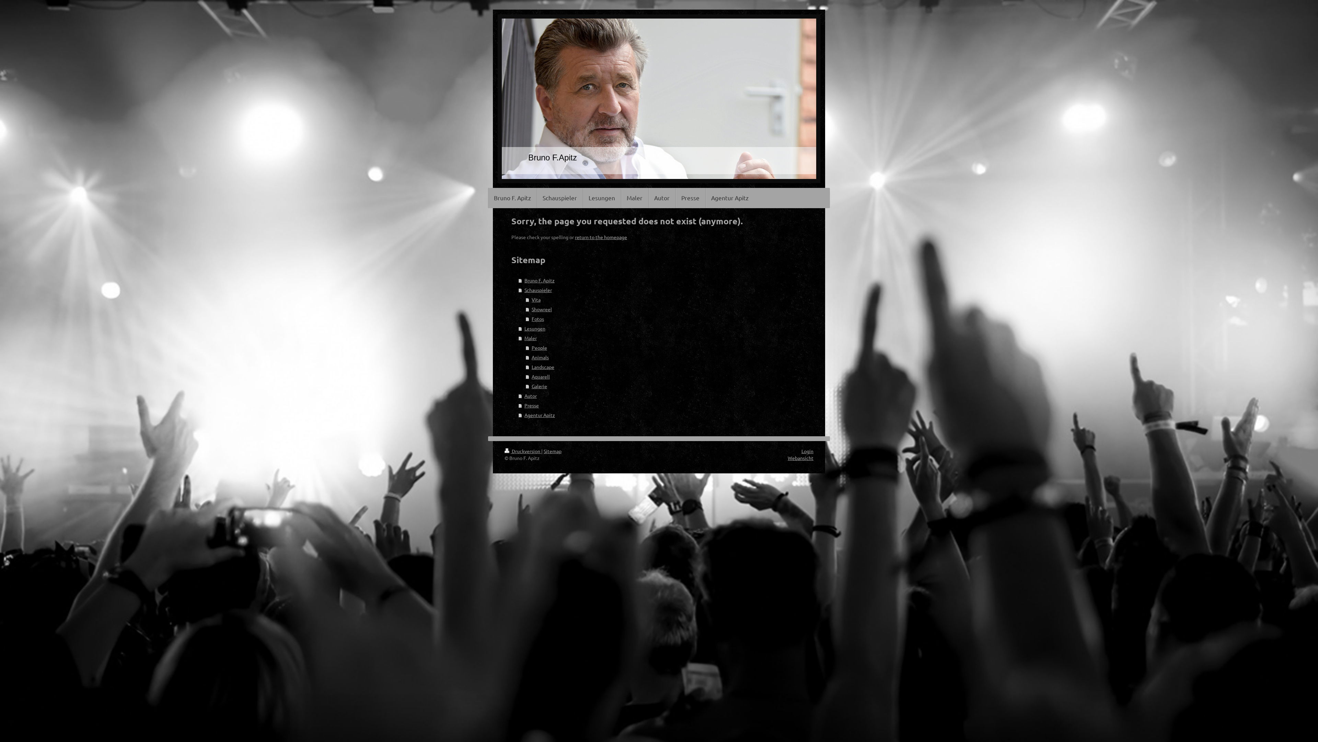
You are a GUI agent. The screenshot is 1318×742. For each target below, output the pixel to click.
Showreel (542, 309)
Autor (530, 396)
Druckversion (526, 451)
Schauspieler (538, 290)
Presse (531, 405)
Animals (540, 357)
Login (807, 451)
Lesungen (534, 328)
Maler (530, 338)
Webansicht (800, 458)
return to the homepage (601, 237)
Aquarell (541, 376)
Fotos (538, 319)
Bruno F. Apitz (539, 280)
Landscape (543, 367)
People (539, 348)
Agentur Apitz (539, 415)
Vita (536, 299)
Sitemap (553, 451)
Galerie (539, 386)
